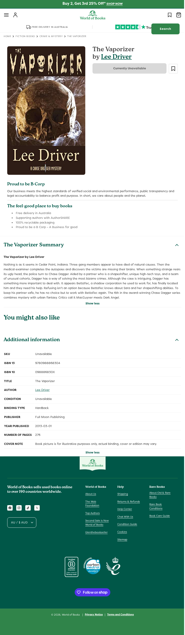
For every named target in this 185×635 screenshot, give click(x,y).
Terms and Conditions (119, 614)
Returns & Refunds (127, 501)
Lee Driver (114, 57)
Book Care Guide (157, 515)
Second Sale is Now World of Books (97, 522)
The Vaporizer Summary (34, 243)
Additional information (32, 337)
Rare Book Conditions (153, 506)
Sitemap (121, 539)
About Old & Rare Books (157, 494)
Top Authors (92, 513)
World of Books (69, 614)
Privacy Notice (92, 614)
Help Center (123, 509)
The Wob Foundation (92, 503)
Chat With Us (124, 516)
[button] (6, 15)
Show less (91, 300)
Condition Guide (126, 524)
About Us (90, 494)
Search (162, 28)
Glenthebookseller (96, 532)
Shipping (121, 494)
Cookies (121, 531)
